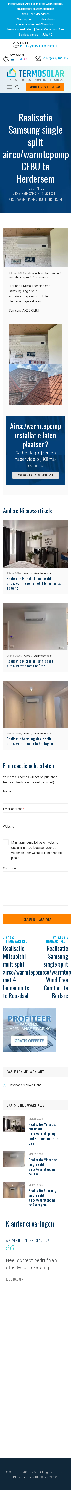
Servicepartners (28, 35)
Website (8, 826)
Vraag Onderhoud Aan (50, 29)
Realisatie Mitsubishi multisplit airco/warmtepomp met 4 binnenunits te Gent (34, 583)
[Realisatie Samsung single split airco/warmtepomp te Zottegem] (14, 1184)
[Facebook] (17, 59)
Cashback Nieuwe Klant (25, 1085)
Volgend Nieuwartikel (55, 939)
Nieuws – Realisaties (20, 29)
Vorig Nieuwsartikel (16, 939)
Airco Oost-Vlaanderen (35, 14)
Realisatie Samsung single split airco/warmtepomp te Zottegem (30, 741)
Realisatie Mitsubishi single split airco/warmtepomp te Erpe (30, 663)
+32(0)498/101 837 (55, 58)
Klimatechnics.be (38, 273)
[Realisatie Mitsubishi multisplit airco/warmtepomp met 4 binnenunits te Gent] (14, 1118)
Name (7, 791)
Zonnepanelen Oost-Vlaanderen (35, 24)
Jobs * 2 (47, 35)
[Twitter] (21, 59)
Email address (12, 809)
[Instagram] (25, 59)
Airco (40, 188)
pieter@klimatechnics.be (39, 46)
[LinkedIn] (12, 59)
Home (30, 188)
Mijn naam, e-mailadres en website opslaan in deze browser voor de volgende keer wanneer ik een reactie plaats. (37, 850)
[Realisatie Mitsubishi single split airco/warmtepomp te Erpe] (14, 1154)
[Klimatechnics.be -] (35, 74)
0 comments (40, 277)
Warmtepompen (19, 277)
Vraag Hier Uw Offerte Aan (45, 87)
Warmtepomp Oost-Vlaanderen (35, 19)
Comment (10, 868)
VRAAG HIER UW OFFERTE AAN (35, 475)
